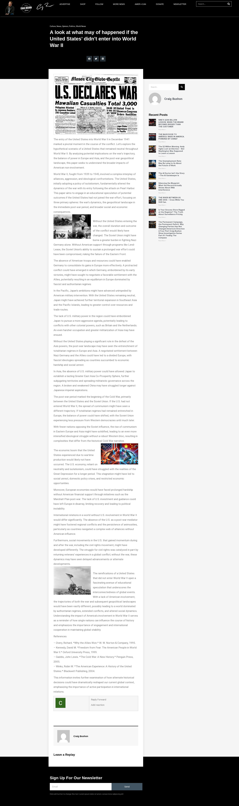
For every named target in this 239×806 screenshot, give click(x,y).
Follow (99, 4)
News (59, 26)
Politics (72, 26)
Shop (82, 4)
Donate (160, 4)
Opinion (65, 26)
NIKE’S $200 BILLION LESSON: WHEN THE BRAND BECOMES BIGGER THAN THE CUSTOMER (171, 123)
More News (119, 4)
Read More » (162, 129)
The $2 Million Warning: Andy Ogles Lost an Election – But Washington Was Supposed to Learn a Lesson (171, 149)
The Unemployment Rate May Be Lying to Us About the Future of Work (169, 163)
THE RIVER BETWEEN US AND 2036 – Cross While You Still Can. (171, 200)
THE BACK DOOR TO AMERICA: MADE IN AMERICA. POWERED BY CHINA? (171, 136)
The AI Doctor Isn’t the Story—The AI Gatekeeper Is (171, 174)
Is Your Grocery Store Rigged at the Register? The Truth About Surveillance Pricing (171, 212)
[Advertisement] (167, 334)
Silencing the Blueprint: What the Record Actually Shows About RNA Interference (170, 186)
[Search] (228, 3)
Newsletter (180, 4)
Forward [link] (101, 699)
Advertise (65, 4)
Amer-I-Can (140, 4)
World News (81, 26)
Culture (53, 26)
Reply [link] (94, 699)
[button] (89, 59)
